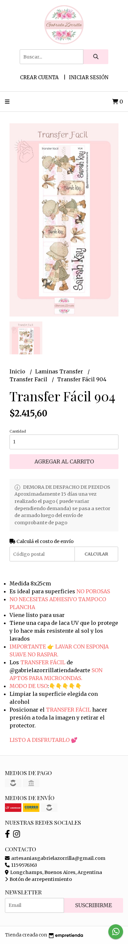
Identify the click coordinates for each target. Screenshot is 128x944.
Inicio (18, 371)
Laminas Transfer (59, 371)
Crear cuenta (39, 77)
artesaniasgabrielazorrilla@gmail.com (57, 858)
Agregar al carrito (64, 461)
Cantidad (18, 431)
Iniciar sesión (88, 77)
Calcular (96, 553)
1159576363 (23, 865)
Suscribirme (93, 905)
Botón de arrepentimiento (40, 879)
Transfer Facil (29, 379)
